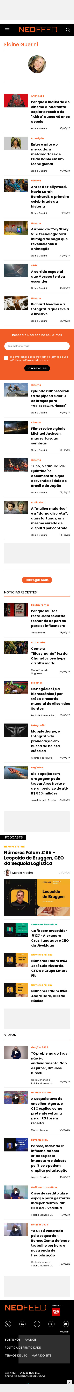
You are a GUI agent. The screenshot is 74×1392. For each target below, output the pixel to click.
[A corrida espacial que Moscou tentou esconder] (16, 270)
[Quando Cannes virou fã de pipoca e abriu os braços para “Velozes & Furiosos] (16, 390)
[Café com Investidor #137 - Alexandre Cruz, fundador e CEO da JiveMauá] (16, 930)
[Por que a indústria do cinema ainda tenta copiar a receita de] (16, 100)
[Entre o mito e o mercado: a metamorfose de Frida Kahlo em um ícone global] (16, 143)
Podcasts (14, 837)
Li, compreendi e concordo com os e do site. (39, 358)
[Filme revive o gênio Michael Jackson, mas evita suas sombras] (16, 427)
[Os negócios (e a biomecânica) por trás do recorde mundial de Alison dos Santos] (16, 687)
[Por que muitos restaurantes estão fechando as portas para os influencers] (16, 609)
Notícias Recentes (20, 592)
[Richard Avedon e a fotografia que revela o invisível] (16, 303)
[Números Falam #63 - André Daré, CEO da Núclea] (16, 990)
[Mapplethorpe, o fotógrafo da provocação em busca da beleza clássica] (16, 730)
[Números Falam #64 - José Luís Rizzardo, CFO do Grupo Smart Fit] (16, 960)
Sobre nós (13, 1340)
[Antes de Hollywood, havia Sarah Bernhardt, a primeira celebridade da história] (16, 185)
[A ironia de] (16, 228)
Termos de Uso (59, 356)
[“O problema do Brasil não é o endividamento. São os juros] (16, 1052)
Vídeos (10, 1034)
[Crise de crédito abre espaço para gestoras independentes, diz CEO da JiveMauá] (16, 1192)
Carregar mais (37, 580)
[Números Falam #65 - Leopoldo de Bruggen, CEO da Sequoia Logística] (37, 897)
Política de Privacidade (25, 360)
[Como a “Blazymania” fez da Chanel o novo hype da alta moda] (16, 647)
